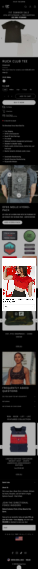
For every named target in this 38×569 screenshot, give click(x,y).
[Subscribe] (33, 306)
